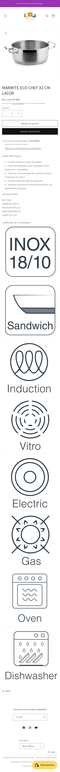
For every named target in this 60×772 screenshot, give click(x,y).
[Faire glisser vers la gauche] (24, 82)
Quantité (5, 108)
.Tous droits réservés (26, 757)
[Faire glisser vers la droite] (36, 82)
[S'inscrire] (44, 717)
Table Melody (13, 757)
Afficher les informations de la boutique (23, 148)
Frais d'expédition (18, 103)
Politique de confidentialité (21, 762)
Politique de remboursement (46, 757)
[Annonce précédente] (5, 4)
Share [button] (7, 691)
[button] (6, 16)
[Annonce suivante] (55, 4)
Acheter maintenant (30, 131)
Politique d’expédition (31, 766)
